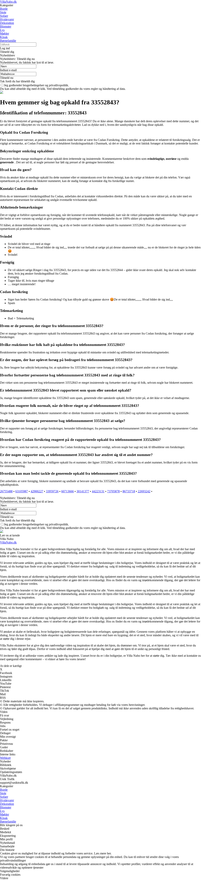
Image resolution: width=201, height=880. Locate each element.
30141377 (83, 491)
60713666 (67, 491)
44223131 (98, 491)
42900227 (37, 491)
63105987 (21, 491)
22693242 (144, 491)
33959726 (52, 491)
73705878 (113, 491)
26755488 (6, 491)
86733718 (128, 491)
